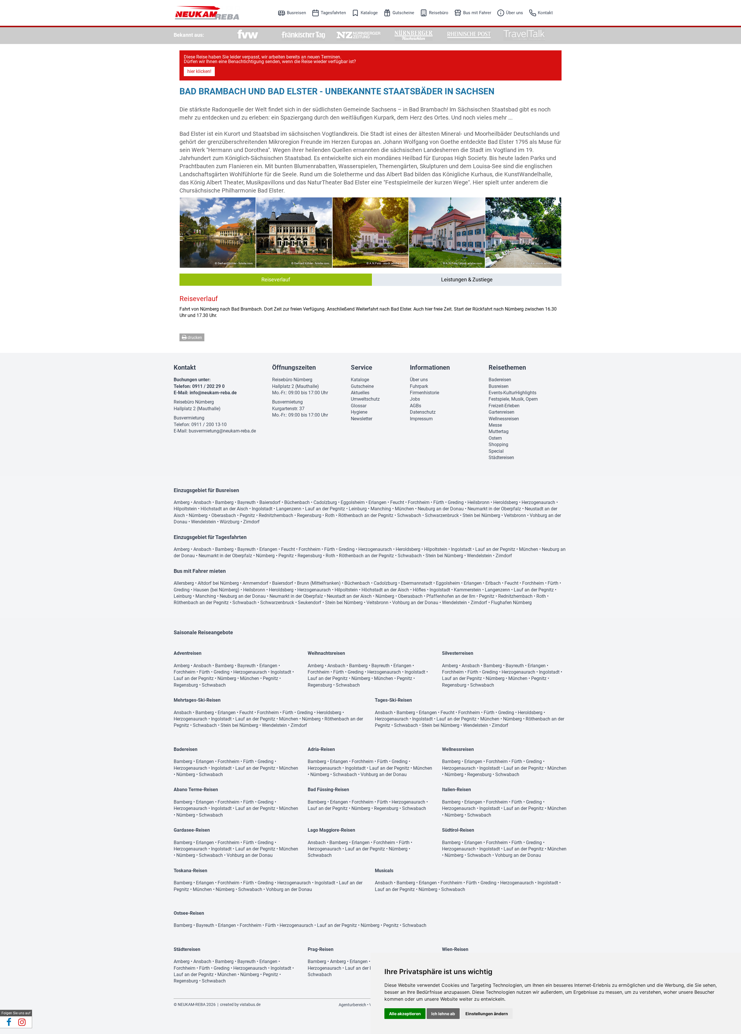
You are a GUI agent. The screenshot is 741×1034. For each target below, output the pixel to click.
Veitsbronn (515, 515)
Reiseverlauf (275, 279)
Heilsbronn (478, 502)
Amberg (182, 502)
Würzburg (229, 522)
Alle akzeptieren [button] (405, 1013)
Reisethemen (507, 367)
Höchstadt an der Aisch (224, 509)
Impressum (421, 418)
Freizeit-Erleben (504, 405)
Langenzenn (288, 509)
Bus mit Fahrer (477, 12)
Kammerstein (467, 590)
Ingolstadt (262, 509)
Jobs (415, 399)
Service (361, 367)
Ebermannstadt (416, 583)
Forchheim (419, 502)
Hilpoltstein (185, 509)
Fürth (438, 502)
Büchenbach (297, 502)
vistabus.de (250, 1004)
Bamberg (224, 502)
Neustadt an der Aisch (349, 596)
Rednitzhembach (276, 515)
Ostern (495, 438)
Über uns (514, 12)
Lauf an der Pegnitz (325, 509)
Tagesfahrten (333, 12)
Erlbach (493, 583)
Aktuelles (360, 392)
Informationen (430, 367)
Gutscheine (403, 12)
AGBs (415, 405)
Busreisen (296, 12)
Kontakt (545, 12)
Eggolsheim (353, 502)
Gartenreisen (501, 412)
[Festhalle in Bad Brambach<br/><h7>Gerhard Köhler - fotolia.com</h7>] (218, 232)
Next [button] (554, 232)
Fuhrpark (419, 386)
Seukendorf (309, 602)
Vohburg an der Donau (415, 602)
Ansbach (202, 502)
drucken (194, 337)
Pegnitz (247, 515)
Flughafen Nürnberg (511, 602)
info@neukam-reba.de (213, 392)
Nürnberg (198, 515)
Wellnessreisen (504, 418)
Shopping (498, 444)
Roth (330, 515)
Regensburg (309, 515)
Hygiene (359, 412)
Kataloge (369, 12)
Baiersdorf (269, 502)
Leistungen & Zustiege (467, 279)
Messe (495, 425)
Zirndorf (251, 522)
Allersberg (184, 583)
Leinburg (358, 509)
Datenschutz (423, 412)
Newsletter (361, 418)
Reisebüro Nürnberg (194, 402)
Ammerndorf (255, 583)
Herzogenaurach (538, 502)
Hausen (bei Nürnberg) (216, 590)
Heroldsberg (505, 502)
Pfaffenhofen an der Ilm (450, 596)
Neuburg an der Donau (441, 509)
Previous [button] (187, 232)
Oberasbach (223, 515)
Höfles (419, 590)
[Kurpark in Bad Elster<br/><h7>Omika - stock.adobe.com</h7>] (523, 232)
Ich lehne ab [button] (443, 1013)
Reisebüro (438, 12)
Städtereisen (501, 457)
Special (496, 451)
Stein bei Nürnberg (481, 515)
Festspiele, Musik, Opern (513, 399)
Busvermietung (189, 418)
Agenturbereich (352, 1004)
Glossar (358, 405)
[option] (248, 35)
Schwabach (409, 515)
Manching (380, 509)
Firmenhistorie (424, 392)
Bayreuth (246, 502)
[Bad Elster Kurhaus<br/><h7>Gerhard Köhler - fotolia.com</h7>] (294, 232)
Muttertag (499, 431)
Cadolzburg (325, 502)
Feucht (397, 502)
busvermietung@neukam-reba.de (222, 431)
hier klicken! (199, 71)
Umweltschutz (365, 399)
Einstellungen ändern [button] (486, 1013)
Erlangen (377, 502)
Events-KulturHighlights (512, 392)
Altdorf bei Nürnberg (218, 583)
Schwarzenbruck (442, 515)
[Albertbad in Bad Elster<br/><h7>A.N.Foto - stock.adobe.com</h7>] (370, 232)
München (404, 509)
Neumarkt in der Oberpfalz (494, 509)
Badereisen (500, 379)
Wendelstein (203, 522)
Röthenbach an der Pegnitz (365, 515)
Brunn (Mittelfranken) (319, 583)
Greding (456, 502)
